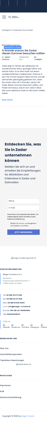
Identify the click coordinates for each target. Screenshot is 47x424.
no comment (38, 58)
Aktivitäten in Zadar (13, 47)
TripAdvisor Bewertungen (12, 360)
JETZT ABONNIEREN (23, 232)
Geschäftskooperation (11, 354)
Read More (7, 100)
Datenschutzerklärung (10, 397)
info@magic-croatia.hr (19, 306)
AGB (2, 391)
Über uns (4, 348)
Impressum (5, 385)
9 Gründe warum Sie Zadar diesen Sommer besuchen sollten (23, 52)
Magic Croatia (6, 58)
